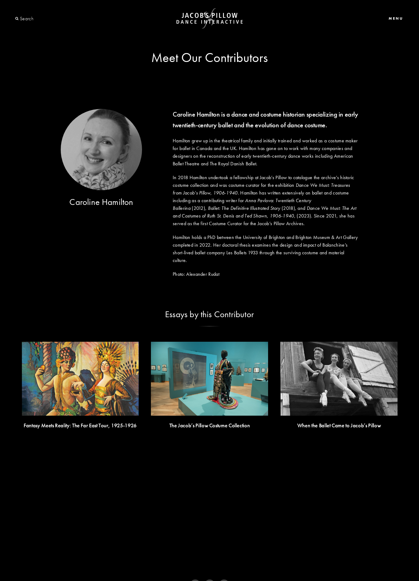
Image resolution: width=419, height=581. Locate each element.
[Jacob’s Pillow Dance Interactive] (209, 18)
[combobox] (42, 19)
